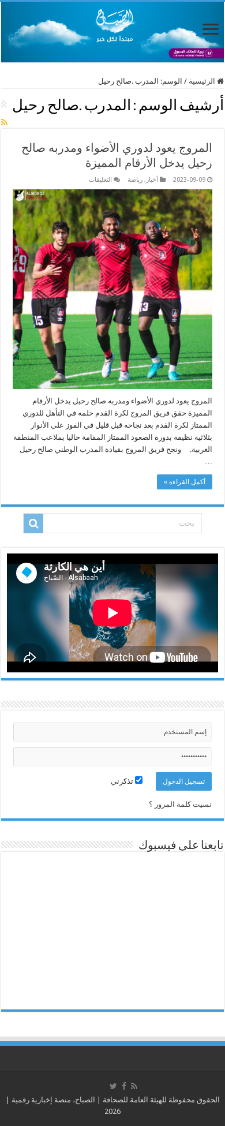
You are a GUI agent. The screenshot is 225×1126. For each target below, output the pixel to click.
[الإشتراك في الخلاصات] (4, 122)
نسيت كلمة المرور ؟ (180, 804)
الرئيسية (203, 81)
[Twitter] (113, 1086)
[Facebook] (124, 1086)
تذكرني (123, 781)
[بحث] (33, 523)
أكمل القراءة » (184, 482)
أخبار (152, 180)
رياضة (134, 180)
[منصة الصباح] (112, 32)
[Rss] (134, 1086)
